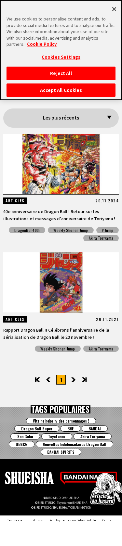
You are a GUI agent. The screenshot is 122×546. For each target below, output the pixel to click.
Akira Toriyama (101, 238)
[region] (61, 50)
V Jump (107, 230)
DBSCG (22, 444)
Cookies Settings (61, 57)
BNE (70, 428)
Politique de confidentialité (72, 520)
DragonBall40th (27, 230)
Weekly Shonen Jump (70, 230)
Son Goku (25, 436)
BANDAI (94, 428)
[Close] (114, 9)
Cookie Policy (42, 44)
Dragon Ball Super (36, 428)
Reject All (61, 73)
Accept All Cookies (61, 90)
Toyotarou (56, 436)
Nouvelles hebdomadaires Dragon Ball (74, 444)
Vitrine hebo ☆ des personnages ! (61, 421)
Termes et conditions (25, 520)
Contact (108, 520)
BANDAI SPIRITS (61, 452)
